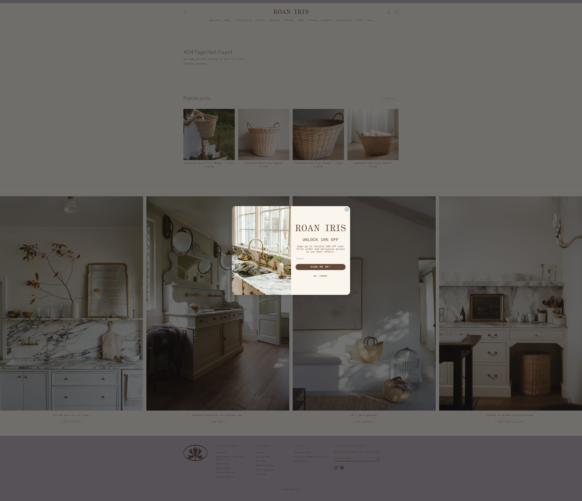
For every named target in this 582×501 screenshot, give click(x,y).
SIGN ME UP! (321, 267)
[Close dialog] (347, 209)
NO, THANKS (320, 276)
